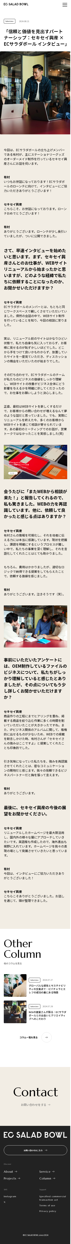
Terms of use (47, 1205)
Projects (10, 1178)
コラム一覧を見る (29, 1037)
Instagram (10, 1196)
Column (45, 1178)
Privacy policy (47, 1211)
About (8, 1171)
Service (45, 1171)
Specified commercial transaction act (52, 1198)
